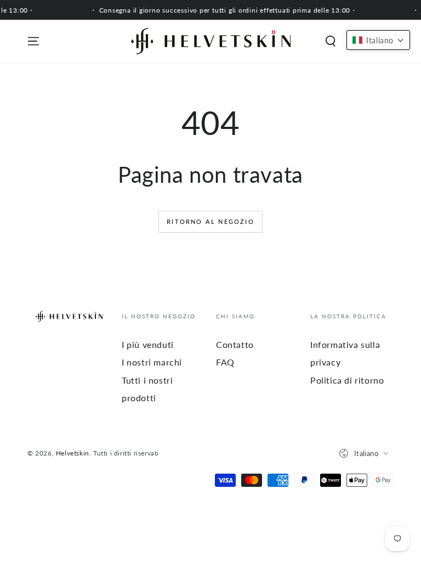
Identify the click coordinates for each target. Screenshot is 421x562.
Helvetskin (72, 453)
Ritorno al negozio (210, 221)
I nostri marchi (152, 362)
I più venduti (148, 344)
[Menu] (33, 41)
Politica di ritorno (347, 380)
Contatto (235, 344)
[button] (330, 41)
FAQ (225, 362)
